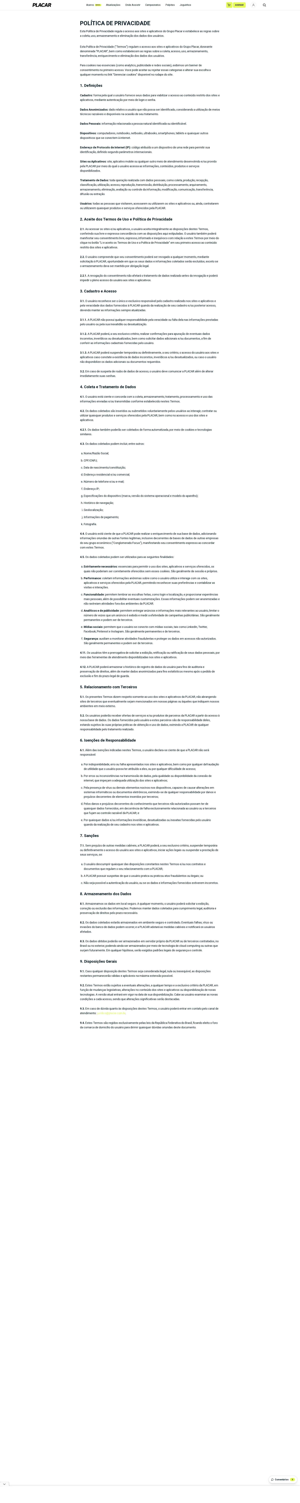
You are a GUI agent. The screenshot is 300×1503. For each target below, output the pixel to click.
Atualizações (113, 4)
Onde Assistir (132, 4)
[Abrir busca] (264, 5)
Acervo (93, 4)
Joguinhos (185, 4)
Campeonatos (152, 4)
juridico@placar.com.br (111, 1013)
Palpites (170, 4)
